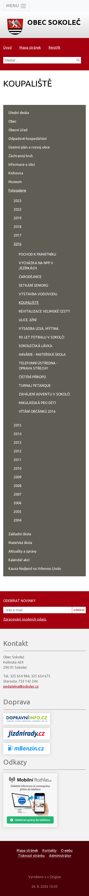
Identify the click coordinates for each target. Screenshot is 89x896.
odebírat (78, 609)
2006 (17, 503)
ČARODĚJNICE (30, 277)
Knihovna (15, 173)
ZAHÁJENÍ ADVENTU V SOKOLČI (44, 394)
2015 (17, 425)
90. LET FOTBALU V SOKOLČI (41, 337)
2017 (17, 235)
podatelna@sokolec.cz (21, 686)
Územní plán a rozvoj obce (29, 147)
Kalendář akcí (19, 560)
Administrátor (60, 856)
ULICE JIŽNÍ (28, 320)
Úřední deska (18, 113)
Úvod (7, 47)
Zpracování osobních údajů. (25, 619)
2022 (17, 209)
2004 (17, 520)
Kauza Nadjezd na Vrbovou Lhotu (34, 568)
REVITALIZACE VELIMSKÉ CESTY (44, 311)
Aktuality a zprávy (22, 551)
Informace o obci (21, 164)
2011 (17, 460)
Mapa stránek (30, 47)
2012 (17, 451)
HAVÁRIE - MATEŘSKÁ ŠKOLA (42, 354)
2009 (17, 477)
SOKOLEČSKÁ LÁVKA (35, 346)
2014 (17, 434)
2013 (17, 442)
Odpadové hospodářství (27, 139)
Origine (55, 877)
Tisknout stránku (31, 856)
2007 (17, 494)
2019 (17, 218)
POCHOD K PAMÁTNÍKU (37, 254)
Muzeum (15, 182)
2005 (17, 512)
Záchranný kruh (20, 156)
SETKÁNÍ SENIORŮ (33, 285)
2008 (17, 486)
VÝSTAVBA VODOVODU (38, 294)
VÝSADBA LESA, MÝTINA (39, 328)
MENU (13, 5)
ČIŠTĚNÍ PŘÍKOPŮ (32, 377)
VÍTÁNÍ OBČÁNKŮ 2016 (37, 411)
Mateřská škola (20, 543)
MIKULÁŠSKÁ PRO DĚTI (37, 403)
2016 (17, 244)
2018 (17, 227)
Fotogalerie (17, 190)
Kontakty (49, 850)
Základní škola (19, 534)
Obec (12, 121)
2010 (17, 468)
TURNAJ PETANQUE (35, 385)
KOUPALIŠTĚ (29, 303)
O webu (67, 850)
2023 (17, 201)
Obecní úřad (17, 130)
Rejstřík (54, 47)
